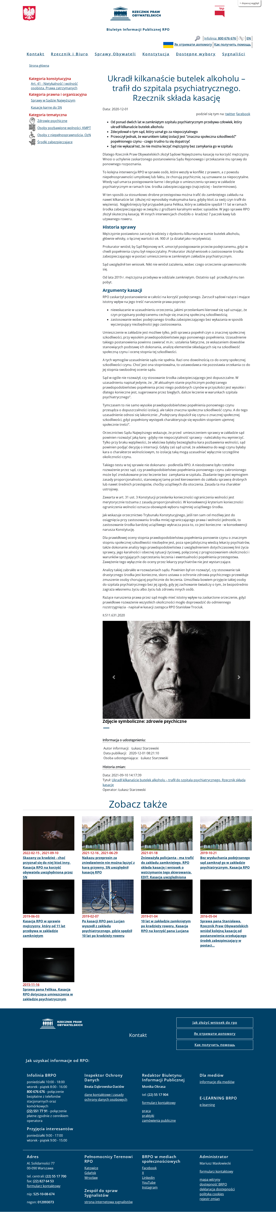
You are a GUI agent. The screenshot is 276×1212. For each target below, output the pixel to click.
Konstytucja (156, 54)
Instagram (150, 1187)
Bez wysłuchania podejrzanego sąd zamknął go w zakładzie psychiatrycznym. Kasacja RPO (225, 863)
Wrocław (91, 1177)
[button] (114, 677)
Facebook (149, 1168)
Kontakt (35, 54)
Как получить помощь (215, 1045)
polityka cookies (212, 1194)
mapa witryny (210, 1179)
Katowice (91, 1168)
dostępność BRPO (213, 1184)
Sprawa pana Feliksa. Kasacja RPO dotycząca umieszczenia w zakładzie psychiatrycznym (48, 994)
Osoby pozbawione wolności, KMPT (64, 128)
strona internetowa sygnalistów (108, 1202)
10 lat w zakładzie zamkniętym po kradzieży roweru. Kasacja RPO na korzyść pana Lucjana (166, 926)
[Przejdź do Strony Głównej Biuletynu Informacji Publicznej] (219, 11)
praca (146, 1111)
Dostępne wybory (196, 54)
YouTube (149, 1182)
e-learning (207, 1105)
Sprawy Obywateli (115, 54)
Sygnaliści (233, 54)
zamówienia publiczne (159, 1120)
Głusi (241, 38)
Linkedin (148, 1177)
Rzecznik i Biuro (69, 54)
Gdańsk (90, 1173)
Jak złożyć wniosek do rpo (215, 1022)
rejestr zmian (210, 1199)
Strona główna (39, 65)
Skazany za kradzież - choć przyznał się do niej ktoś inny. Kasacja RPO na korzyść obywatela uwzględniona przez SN (48, 867)
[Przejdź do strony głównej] (138, 13)
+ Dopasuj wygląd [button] (249, 3)
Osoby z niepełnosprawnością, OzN (64, 135)
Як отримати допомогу (215, 1033)
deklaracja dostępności (217, 1189)
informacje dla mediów (217, 1082)
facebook (243, 114)
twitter (230, 114)
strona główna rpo (61, 1024)
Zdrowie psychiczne (52, 121)
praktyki (148, 1115)
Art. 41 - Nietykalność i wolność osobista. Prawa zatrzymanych (54, 85)
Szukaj (197, 38)
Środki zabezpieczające (55, 142)
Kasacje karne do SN (46, 107)
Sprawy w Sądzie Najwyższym (53, 100)
